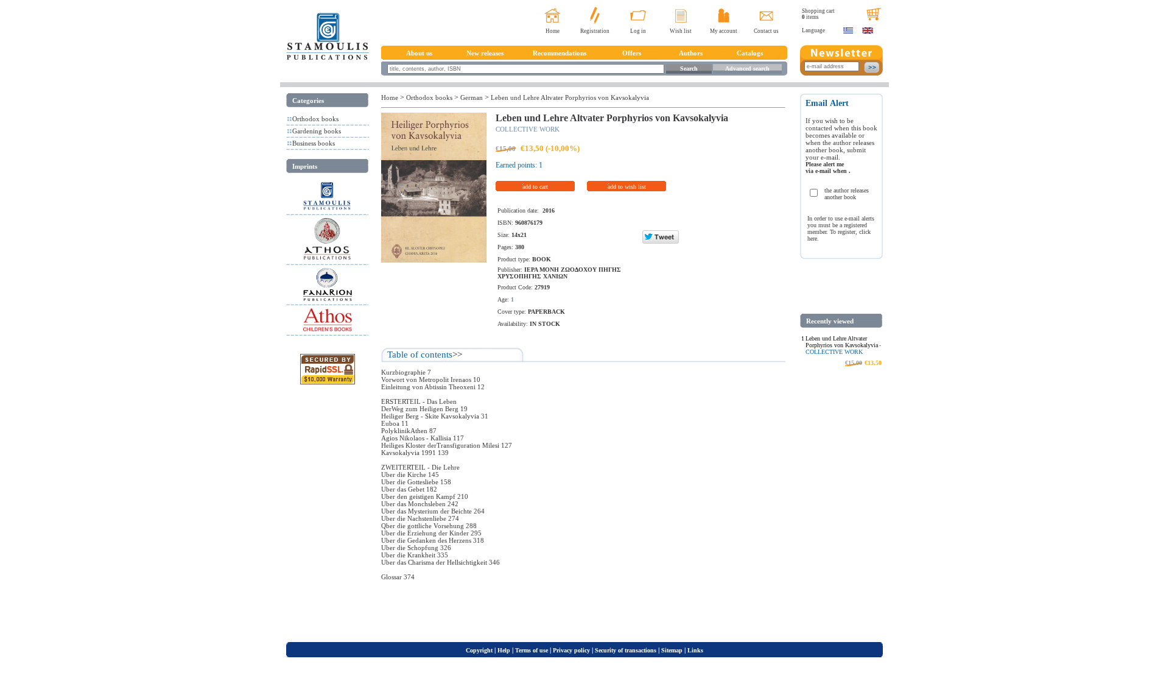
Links (695, 650)
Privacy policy (571, 650)
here (812, 238)
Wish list (681, 31)
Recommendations (559, 53)
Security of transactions (625, 650)
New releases (485, 53)
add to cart (535, 186)
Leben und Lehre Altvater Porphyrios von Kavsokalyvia (570, 97)
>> (457, 354)
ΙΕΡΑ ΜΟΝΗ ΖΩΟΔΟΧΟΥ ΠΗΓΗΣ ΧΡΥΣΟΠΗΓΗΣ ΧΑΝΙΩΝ (559, 273)
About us (419, 53)
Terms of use (531, 650)
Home (553, 31)
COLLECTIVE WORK (528, 129)
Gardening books (316, 131)
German (471, 97)
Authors (691, 53)
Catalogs (750, 53)
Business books (313, 143)
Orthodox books (315, 118)
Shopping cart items (818, 14)
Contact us (766, 31)
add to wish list (627, 186)
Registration (594, 31)
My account (723, 31)
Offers (631, 53)
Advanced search (747, 68)
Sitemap (672, 650)
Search (689, 68)
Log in (638, 31)
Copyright (479, 650)
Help (503, 650)
